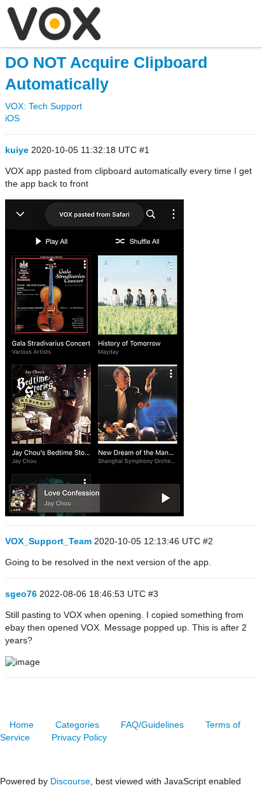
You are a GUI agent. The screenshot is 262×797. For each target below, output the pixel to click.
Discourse (70, 781)
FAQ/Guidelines (152, 725)
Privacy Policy (79, 737)
